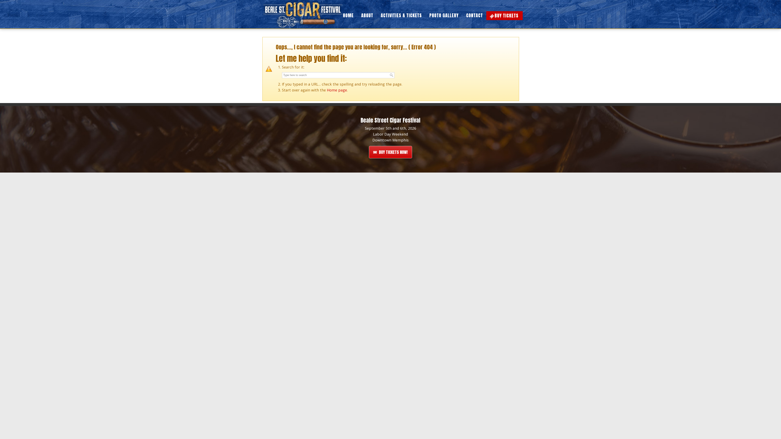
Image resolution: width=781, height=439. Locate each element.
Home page (337, 90)
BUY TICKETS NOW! (393, 152)
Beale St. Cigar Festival (303, 14)
